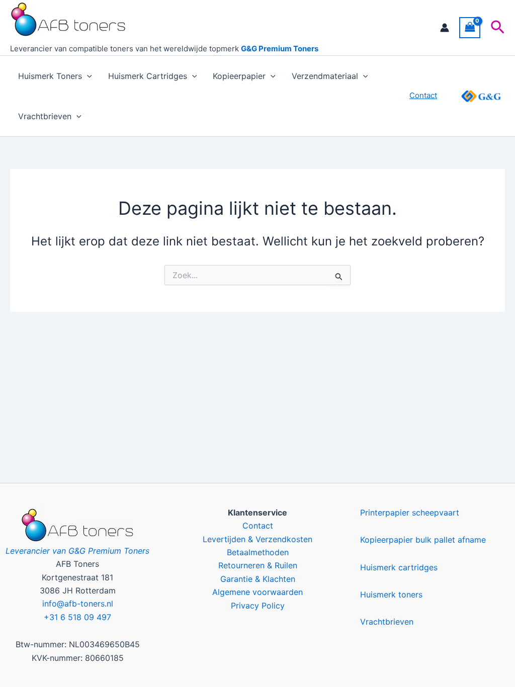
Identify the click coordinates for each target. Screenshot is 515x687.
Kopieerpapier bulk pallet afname (423, 540)
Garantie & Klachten (257, 579)
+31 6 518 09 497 (77, 617)
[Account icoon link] (444, 27)
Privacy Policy (258, 605)
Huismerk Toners (50, 76)
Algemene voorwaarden (257, 592)
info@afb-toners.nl (77, 603)
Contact (257, 526)
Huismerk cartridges (399, 567)
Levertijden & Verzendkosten (257, 539)
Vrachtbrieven (44, 116)
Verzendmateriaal (325, 76)
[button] (497, 28)
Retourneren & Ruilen (257, 565)
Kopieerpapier (239, 76)
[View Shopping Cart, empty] (469, 27)
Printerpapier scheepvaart (409, 512)
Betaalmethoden (258, 552)
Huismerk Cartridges (147, 76)
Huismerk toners (391, 594)
